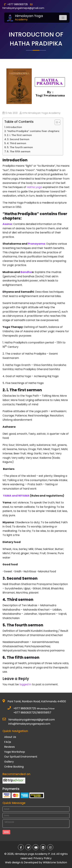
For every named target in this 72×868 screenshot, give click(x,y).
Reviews (9, 747)
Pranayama (36, 244)
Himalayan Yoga (29, 17)
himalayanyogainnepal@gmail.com (23, 8)
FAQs (7, 742)
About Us (10, 737)
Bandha (26, 272)
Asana (7, 224)
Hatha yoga (34, 187)
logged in (25, 684)
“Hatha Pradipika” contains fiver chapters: (33, 131)
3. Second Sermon (18, 139)
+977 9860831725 (24, 708)
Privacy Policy (42, 858)
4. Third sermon (16, 143)
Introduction (14, 127)
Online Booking (14, 767)
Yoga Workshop (14, 752)
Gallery (9, 762)
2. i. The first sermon (19, 135)
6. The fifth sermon (18, 151)
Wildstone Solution (55, 862)
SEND (6, 832)
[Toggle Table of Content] (56, 122)
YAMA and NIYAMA (16, 496)
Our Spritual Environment (20, 757)
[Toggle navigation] (63, 17)
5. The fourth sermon (20, 147)
